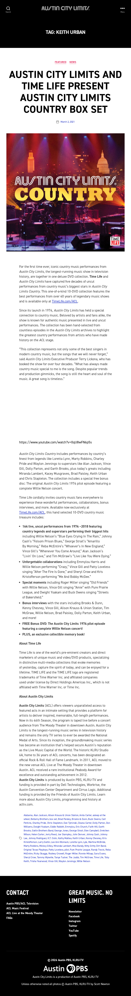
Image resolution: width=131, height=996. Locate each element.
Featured (60, 62)
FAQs (9, 918)
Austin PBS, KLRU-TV (71, 960)
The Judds (74, 857)
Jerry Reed (50, 834)
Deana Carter (85, 823)
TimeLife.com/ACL (65, 301)
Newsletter (75, 911)
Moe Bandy (78, 846)
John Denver (78, 834)
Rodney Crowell (56, 853)
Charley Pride (39, 823)
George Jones (61, 830)
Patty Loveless (56, 849)
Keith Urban (79, 838)
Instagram (75, 921)
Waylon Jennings (67, 861)
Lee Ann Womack (60, 842)
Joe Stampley (64, 834)
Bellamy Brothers (40, 819)
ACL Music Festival (17, 908)
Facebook (74, 916)
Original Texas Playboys (36, 849)
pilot (66, 849)
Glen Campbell (91, 830)
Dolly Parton (98, 823)
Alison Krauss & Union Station (63, 815)
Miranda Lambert (62, 846)
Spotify (73, 935)
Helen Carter (37, 834)
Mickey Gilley (46, 846)
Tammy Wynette (45, 857)
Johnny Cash (92, 834)
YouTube (74, 931)
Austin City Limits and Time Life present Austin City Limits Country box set (65, 92)
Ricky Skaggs (40, 853)
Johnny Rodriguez (37, 838)
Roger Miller (71, 853)
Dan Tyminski (70, 823)
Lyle (85, 842)
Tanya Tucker (61, 857)
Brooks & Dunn (79, 819)
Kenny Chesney (93, 838)
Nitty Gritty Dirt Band (95, 846)
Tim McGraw (86, 857)
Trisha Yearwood (38, 861)
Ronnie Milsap (86, 853)
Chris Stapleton (55, 823)
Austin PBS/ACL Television (22, 903)
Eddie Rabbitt (57, 826)
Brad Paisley (64, 819)
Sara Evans (99, 853)
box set (53, 819)
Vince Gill (53, 861)
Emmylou (70, 826)
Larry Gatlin (44, 842)
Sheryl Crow (30, 857)
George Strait (76, 830)
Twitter (73, 926)
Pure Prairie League (80, 849)
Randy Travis (97, 849)
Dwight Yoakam (41, 826)
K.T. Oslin (52, 838)
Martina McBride (96, 842)
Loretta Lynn (76, 842)
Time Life (99, 857)
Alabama (28, 815)
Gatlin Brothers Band (42, 830)
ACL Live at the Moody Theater (24, 913)
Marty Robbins (31, 846)
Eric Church (81, 826)
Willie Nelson (83, 861)
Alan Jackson (40, 815)
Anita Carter (85, 815)
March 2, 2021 (68, 121)
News (72, 62)
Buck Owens (94, 819)
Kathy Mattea (65, 838)
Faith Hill (92, 826)
